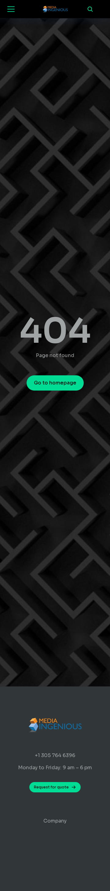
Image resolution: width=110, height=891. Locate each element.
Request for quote (51, 787)
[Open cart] (101, 9)
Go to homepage (55, 383)
